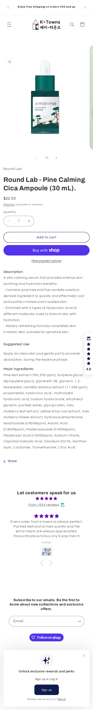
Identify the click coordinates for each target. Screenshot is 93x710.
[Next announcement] (85, 7)
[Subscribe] (79, 621)
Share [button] (12, 461)
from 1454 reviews (44, 504)
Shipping (8, 204)
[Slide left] (37, 158)
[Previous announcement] (8, 7)
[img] (46, 499)
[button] (9, 25)
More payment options (46, 261)
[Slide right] (56, 158)
